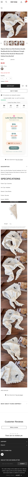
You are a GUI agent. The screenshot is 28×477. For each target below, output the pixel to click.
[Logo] (14, 1)
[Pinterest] (2, 454)
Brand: (2, 59)
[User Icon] (21, 2)
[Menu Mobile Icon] (2, 2)
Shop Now (14, 147)
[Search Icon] (6, 2)
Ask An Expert (19, 159)
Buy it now (14, 91)
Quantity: (3, 75)
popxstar (12, 59)
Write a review (14, 427)
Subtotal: (3, 81)
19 (3, 95)
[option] (14, 25)
